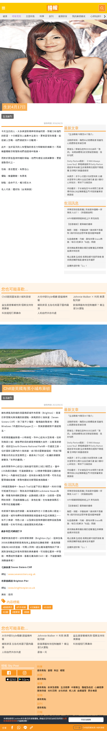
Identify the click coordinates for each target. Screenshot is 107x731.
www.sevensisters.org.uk (21, 574)
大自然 (48, 607)
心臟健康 (99, 687)
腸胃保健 (41, 690)
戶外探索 (22, 607)
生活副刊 (7, 116)
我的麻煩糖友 (79, 16)
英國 (27, 611)
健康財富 (62, 16)
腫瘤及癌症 (87, 687)
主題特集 (30, 16)
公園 (6, 611)
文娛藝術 (35, 607)
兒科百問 (52, 690)
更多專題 (92, 690)
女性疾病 (62, 690)
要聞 (50, 670)
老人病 (72, 690)
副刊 (51, 16)
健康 (5, 16)
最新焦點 (41, 670)
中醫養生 (75, 687)
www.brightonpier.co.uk (21, 587)
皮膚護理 (81, 690)
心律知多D (95, 16)
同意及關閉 (86, 719)
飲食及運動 (53, 687)
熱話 (56, 670)
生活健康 (65, 687)
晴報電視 (16, 16)
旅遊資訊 (8, 607)
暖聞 (62, 670)
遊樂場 (16, 611)
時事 (42, 16)
